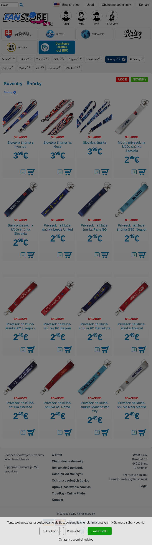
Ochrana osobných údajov (76, 539)
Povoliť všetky (100, 530)
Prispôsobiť (73, 530)
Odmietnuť (49, 530)
